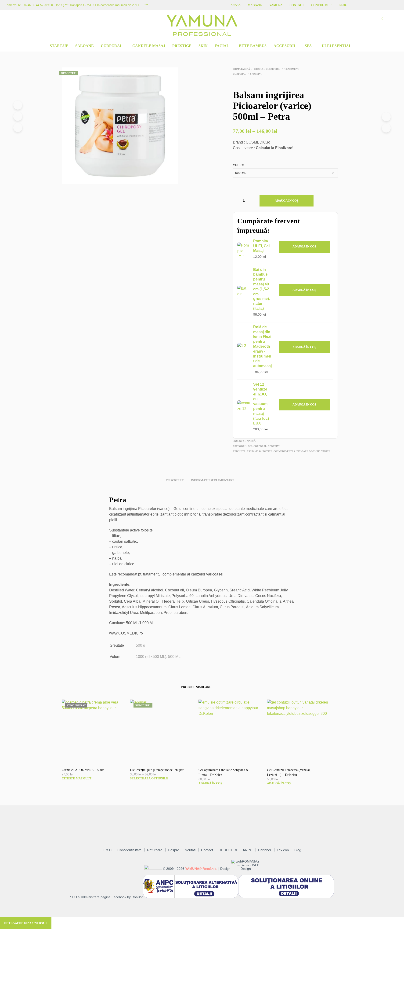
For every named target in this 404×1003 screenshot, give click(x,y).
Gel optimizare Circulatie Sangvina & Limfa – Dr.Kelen (223, 772)
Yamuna (275, 5)
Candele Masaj (148, 46)
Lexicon (283, 850)
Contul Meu (321, 5)
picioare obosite (308, 451)
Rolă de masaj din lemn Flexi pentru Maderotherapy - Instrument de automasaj (262, 346)
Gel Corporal (257, 446)
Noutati (190, 850)
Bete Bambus (253, 46)
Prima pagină (241, 69)
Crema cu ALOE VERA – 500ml (83, 770)
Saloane (84, 46)
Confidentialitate (129, 850)
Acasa (236, 5)
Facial (222, 46)
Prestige (181, 46)
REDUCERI (228, 850)
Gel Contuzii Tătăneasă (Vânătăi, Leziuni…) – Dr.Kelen (289, 772)
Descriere (175, 480)
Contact (296, 5)
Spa (308, 46)
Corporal (112, 46)
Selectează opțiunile (149, 778)
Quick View (95, 758)
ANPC (247, 850)
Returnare (154, 850)
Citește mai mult (76, 778)
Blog (343, 5)
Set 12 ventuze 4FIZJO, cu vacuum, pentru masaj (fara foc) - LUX (262, 403)
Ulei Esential (336, 46)
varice (325, 451)
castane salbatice (259, 451)
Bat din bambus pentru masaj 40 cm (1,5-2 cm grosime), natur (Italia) (261, 289)
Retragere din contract (25, 923)
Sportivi (256, 74)
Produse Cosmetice (267, 69)
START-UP (59, 46)
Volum (238, 165)
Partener (264, 850)
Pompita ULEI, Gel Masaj (261, 246)
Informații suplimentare (212, 480)
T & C (107, 850)
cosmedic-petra (284, 451)
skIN (203, 46)
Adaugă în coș (286, 200)
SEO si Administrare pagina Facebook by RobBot (106, 897)
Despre (173, 850)
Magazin (255, 5)
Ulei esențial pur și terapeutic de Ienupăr (157, 770)
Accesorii (284, 46)
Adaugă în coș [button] (304, 246)
